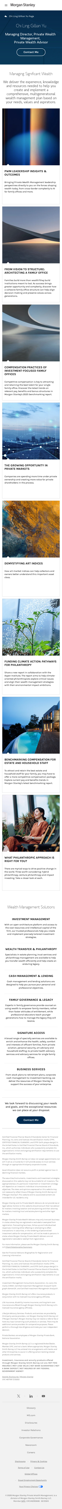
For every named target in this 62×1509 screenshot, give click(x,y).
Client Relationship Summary (18, 1247)
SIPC (23, 1501)
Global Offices (31, 1474)
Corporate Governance (31, 1437)
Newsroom (31, 1444)
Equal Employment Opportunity (32, 1480)
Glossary (31, 1408)
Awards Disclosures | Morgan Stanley (17, 1377)
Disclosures (31, 1422)
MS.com (31, 1415)
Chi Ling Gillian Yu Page (21, 16)
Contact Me (31, 52)
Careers (31, 1452)
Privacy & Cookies (38, 1461)
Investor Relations (31, 1430)
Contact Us (39, 1467)
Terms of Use (23, 1467)
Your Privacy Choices (28, 1486)
